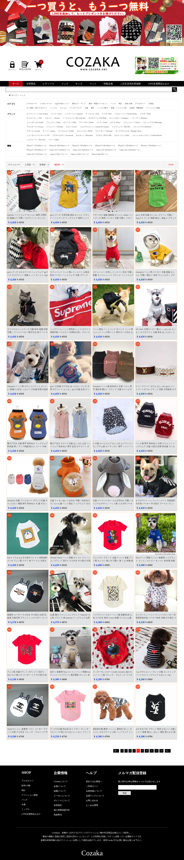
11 (152, 751)
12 (156, 751)
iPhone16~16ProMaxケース (59, 146)
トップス (53, 108)
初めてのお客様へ (94, 781)
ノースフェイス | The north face (74, 118)
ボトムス (63, 108)
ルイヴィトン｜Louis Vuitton (37, 114)
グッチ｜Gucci (56, 114)
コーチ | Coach (102, 122)
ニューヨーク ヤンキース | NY (38, 135)
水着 (86, 108)
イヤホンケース (46, 104)
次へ (167, 751)
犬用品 (151, 104)
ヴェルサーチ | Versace (35, 127)
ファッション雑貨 (153, 108)
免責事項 (58, 815)
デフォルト (13, 165)
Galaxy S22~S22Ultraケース (129, 150)
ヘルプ (91, 773)
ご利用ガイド (92, 786)
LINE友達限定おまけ (158, 83)
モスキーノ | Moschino (84, 135)
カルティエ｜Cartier (121, 135)
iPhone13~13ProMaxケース (128, 146)
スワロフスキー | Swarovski (63, 135)
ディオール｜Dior (92, 114)
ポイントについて (62, 800)
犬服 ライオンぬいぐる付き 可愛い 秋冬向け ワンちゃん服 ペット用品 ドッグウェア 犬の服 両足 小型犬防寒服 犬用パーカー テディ (70, 503)
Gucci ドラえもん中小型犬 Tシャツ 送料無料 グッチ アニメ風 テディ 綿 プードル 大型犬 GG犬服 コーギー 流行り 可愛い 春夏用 (27, 561)
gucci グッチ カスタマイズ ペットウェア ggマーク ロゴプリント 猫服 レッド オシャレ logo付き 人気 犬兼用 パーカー (27, 275)
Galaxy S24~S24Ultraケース (83, 150)
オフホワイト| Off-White (97, 118)
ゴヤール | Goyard (33, 131)
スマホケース (32, 104)
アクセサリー (140, 104)
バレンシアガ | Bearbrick (142, 127)
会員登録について (94, 791)
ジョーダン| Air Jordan (35, 122)
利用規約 (58, 805)
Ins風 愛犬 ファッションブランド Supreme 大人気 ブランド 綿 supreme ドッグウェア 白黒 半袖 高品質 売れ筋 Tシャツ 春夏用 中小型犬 (70, 618)
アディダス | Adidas (86, 122)
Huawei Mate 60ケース (100, 154)
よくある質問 (92, 805)
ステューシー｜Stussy (131, 122)
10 (147, 751)
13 (161, 751)
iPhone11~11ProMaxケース (37, 150)
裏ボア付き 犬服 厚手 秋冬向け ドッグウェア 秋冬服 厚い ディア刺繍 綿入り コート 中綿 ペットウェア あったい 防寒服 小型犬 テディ (27, 446)
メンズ (64, 83)
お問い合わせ (92, 800)
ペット (93, 83)
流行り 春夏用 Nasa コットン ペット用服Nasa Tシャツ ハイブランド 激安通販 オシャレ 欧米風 (70, 675)
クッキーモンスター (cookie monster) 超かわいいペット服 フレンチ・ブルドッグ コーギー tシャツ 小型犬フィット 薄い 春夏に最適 (112, 675)
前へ (116, 751)
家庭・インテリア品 (118, 108)
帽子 (92, 108)
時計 (120, 104)
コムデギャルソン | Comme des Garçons (94, 127)
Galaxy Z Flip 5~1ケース (59, 154)
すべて (15, 83)
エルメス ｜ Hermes (52, 118)
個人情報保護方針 (62, 810)
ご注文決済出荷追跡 (130, 83)
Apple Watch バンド (62, 104)
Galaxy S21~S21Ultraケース (37, 154)
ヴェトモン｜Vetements (104, 131)
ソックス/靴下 (102, 108)
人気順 (28, 165)
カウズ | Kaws (115, 122)
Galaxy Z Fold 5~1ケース (80, 154)
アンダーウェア (76, 108)
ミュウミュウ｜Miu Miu (121, 127)
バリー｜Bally (53, 140)
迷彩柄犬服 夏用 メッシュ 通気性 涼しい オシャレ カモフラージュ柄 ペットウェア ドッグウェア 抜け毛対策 (113, 732)
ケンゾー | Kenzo (49, 131)
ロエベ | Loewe (71, 127)
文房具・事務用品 (136, 108)
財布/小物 (128, 104)
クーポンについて (62, 796)
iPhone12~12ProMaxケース (151, 146)
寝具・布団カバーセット (98, 104)
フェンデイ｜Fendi (53, 122)
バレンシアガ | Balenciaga (152, 122)
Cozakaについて (61, 781)
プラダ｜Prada (145, 114)
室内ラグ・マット (79, 104)
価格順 (57, 165)
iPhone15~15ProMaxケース (82, 146)
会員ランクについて (95, 796)
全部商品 (31, 83)
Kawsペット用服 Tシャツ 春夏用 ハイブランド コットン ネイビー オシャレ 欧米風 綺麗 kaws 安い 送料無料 (155, 561)
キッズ (78, 83)
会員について (60, 786)
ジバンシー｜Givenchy (54, 127)
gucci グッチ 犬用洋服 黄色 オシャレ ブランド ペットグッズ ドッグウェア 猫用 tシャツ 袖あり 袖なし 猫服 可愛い (69, 218)
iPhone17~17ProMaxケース (37, 146)
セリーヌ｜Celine (69, 122)
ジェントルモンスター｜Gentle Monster (147, 135)
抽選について (60, 791)
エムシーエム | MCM (84, 131)
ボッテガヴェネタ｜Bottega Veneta (128, 131)
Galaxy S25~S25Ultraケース (59, 150)
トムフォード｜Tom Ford (36, 140)
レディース (48, 83)
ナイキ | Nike (107, 114)
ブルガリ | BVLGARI (103, 135)
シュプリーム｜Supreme (74, 114)
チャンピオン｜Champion (119, 118)
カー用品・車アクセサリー (37, 108)
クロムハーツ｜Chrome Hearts (126, 114)
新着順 (43, 165)
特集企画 (108, 83)
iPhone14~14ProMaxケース (105, 146)
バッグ (113, 104)
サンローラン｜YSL (34, 118)
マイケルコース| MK (66, 131)
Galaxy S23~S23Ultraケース (106, 150)
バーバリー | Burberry (139, 118)
